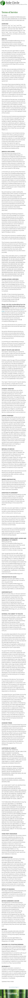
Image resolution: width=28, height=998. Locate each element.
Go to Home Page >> (14, 987)
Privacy (16, 994)
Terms (13, 994)
